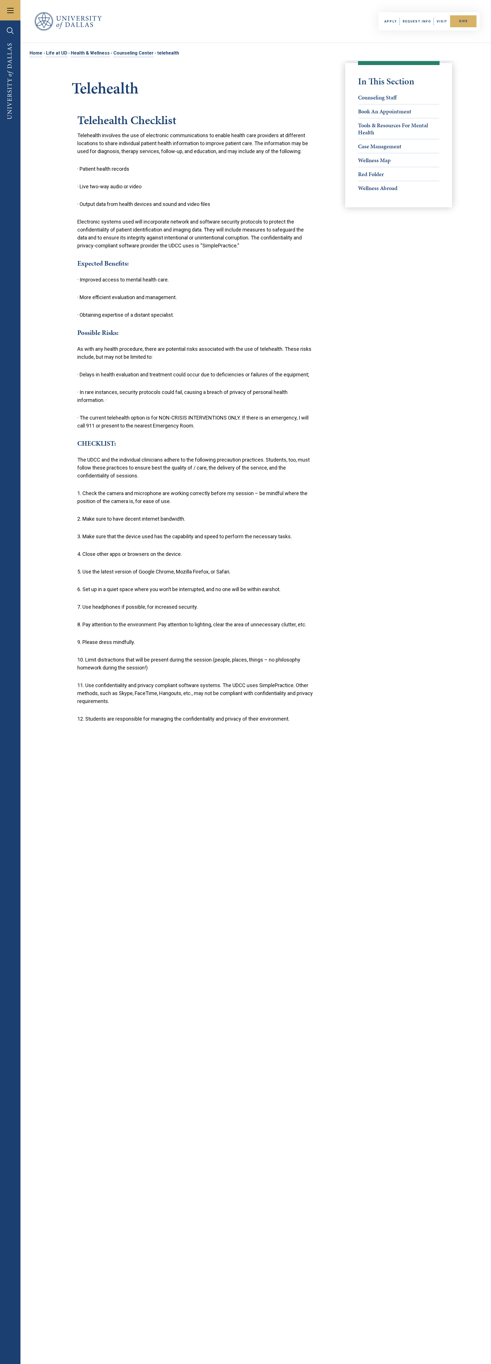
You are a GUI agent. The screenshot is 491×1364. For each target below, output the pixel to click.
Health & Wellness (90, 53)
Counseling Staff (377, 97)
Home (36, 53)
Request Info (417, 21)
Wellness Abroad (378, 188)
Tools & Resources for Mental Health (393, 128)
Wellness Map (374, 160)
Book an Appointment (384, 111)
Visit (442, 21)
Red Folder (371, 174)
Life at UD (56, 53)
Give (463, 21)
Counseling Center (133, 53)
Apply (390, 21)
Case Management (379, 146)
